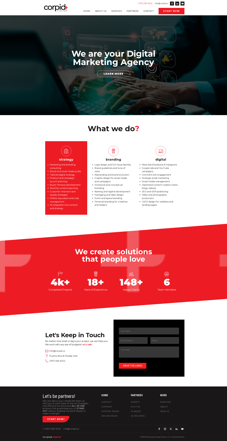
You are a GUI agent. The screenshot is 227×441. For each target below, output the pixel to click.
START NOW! (56, 419)
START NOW (171, 11)
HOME (86, 11)
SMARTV (135, 402)
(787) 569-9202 (57, 361)
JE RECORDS (138, 416)
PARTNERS (133, 11)
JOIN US (164, 411)
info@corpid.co (161, 3)
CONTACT (148, 11)
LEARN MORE (113, 73)
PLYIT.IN (135, 407)
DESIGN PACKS (109, 416)
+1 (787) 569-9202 (52, 429)
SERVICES (116, 11)
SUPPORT (106, 407)
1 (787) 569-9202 (144, 3)
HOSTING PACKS (110, 411)
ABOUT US (101, 11)
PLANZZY (136, 411)
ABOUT (164, 407)
